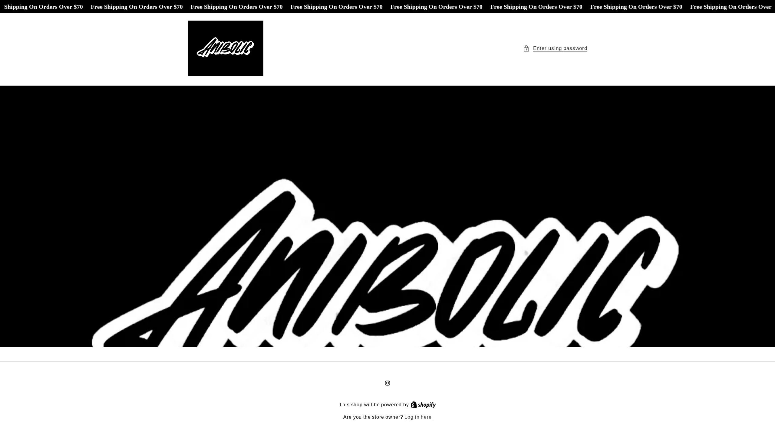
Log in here (417, 417)
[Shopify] (423, 404)
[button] (555, 48)
